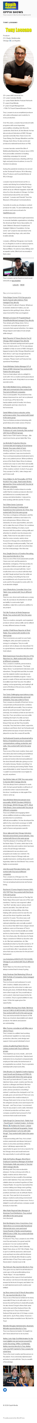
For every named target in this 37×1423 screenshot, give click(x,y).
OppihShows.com (9, 213)
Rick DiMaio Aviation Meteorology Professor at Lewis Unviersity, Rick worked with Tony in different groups (18, 430)
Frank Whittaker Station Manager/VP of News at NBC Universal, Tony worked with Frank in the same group (17, 369)
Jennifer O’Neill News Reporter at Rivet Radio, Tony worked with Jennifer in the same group (16, 632)
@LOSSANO (16, 281)
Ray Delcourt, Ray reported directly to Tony (18, 1267)
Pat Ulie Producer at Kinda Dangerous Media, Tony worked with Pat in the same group (17, 615)
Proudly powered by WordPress (14, 1418)
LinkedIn (16, 285)
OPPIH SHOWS (13, 12)
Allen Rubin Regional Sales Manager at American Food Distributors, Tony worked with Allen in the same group (17, 1213)
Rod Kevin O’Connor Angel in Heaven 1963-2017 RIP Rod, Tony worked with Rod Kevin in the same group (18, 892)
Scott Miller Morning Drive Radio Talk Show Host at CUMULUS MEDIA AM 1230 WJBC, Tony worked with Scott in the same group (18, 1010)
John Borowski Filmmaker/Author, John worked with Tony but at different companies (16, 871)
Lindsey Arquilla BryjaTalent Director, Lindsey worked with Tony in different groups (16, 1048)
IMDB (22, 285)
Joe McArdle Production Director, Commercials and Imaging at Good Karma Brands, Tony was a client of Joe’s (17, 445)
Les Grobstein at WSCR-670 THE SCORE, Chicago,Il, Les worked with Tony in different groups (18, 961)
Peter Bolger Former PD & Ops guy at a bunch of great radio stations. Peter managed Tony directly (17, 300)
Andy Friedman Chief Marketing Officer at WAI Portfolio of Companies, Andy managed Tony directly (18, 977)
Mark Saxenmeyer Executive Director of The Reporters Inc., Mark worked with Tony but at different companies (18, 658)
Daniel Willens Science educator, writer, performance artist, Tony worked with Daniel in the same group (18, 415)
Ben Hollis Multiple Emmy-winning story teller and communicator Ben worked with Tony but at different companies (17, 389)
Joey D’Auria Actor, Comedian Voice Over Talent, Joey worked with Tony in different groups (17, 592)
